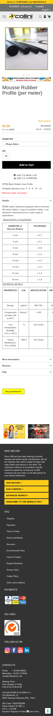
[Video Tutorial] (38, 438)
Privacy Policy (13, 570)
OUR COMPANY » (15, 489)
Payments (11, 525)
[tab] (26, 200)
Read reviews (44, 121)
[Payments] (26, 600)
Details (5, 200)
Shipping (10, 518)
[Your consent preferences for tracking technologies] (48, 711)
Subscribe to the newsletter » (24, 502)
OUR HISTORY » (14, 483)
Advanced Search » (17, 495)
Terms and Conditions (16, 583)
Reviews (6, 366)
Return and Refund (15, 538)
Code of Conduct (14, 557)
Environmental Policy (16, 551)
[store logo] (20, 16)
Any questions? (13, 391)
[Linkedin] (27, 650)
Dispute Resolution (15, 563)
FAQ (4, 372)
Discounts (11, 544)
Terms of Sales (13, 531)
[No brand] (11, 117)
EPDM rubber (8, 206)
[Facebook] (14, 650)
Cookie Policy (12, 576)
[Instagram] (7, 650)
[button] (46, 9)
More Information (10, 359)
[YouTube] (20, 650)
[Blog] (14, 438)
